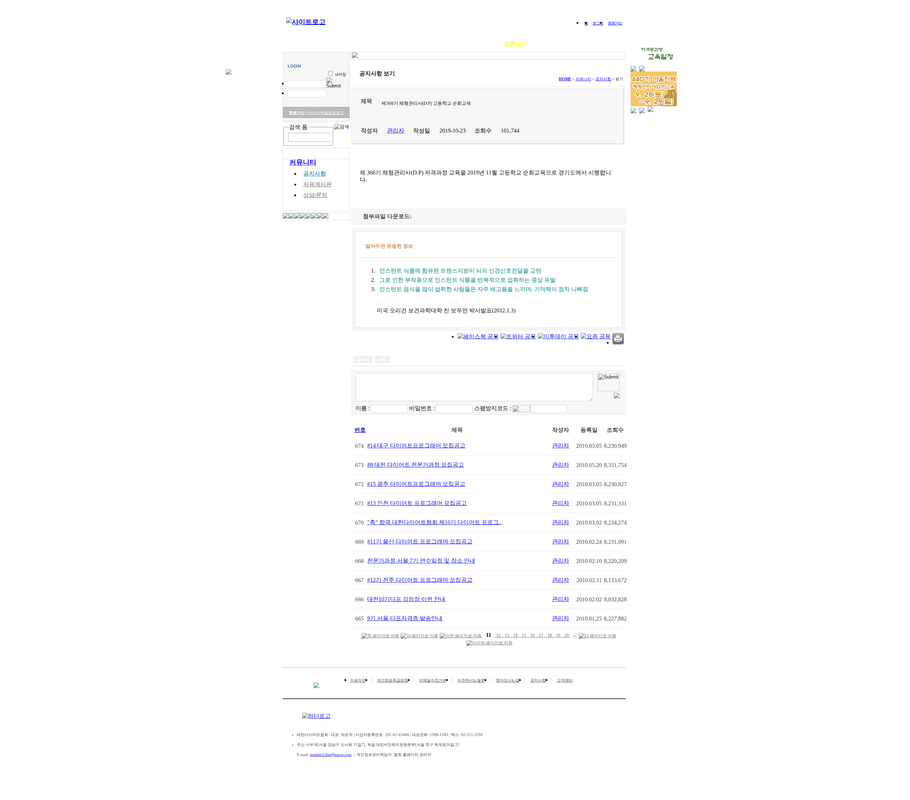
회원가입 (615, 23)
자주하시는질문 (471, 680)
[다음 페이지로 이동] (574, 635)
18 (549, 635)
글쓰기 (363, 359)
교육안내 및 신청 (433, 44)
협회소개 (341, 44)
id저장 (340, 74)
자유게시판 (317, 184)
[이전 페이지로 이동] (461, 636)
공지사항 (314, 174)
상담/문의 (315, 195)
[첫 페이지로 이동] (380, 636)
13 (507, 635)
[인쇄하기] (618, 342)
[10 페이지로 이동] (419, 636)
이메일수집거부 (432, 680)
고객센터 (565, 680)
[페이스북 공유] (478, 336)
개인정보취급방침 (392, 680)
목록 (382, 359)
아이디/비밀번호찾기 (325, 113)
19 (558, 635)
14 (515, 635)
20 (566, 635)
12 (498, 635)
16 (532, 635)
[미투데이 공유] (558, 336)
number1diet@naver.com (331, 754)
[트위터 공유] (518, 336)
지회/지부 (549, 44)
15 (524, 635)
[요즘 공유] (596, 336)
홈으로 (310, 44)
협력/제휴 (584, 44)
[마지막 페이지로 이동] (489, 643)
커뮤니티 (515, 44)
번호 (360, 430)
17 (541, 635)
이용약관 (358, 680)
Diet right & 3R (382, 44)
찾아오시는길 (507, 680)
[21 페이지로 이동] (597, 636)
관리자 (560, 445)
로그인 (598, 23)
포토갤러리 (479, 44)
